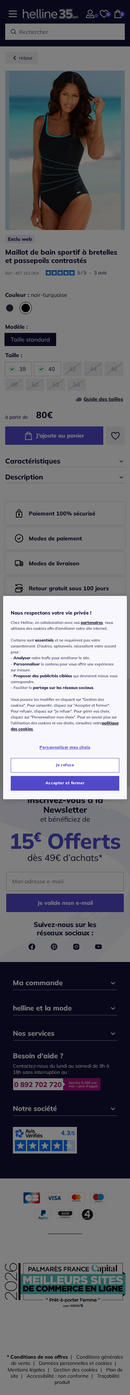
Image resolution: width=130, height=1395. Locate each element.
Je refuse (65, 764)
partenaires (92, 622)
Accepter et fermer (65, 782)
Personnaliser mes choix (65, 747)
